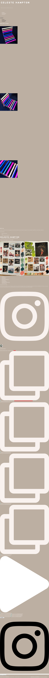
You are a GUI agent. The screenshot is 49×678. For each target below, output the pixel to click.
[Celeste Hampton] (24, 4)
